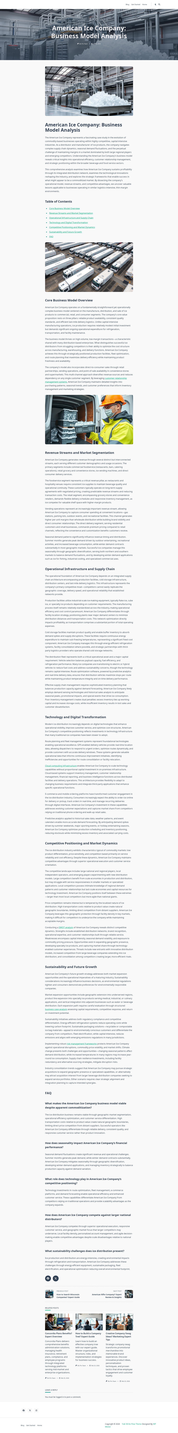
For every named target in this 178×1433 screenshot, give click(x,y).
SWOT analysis (66, 927)
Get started (135, 4)
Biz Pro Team (83, 44)
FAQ (51, 236)
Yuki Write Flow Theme (132, 1424)
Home (144, 4)
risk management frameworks (82, 1043)
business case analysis (56, 1009)
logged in (60, 1397)
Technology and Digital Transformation (68, 222)
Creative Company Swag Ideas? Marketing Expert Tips (118, 1336)
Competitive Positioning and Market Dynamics (72, 227)
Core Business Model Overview (64, 208)
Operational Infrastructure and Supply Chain (71, 217)
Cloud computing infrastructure (61, 765)
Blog (127, 4)
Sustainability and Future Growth (65, 231)
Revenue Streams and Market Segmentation (71, 213)
